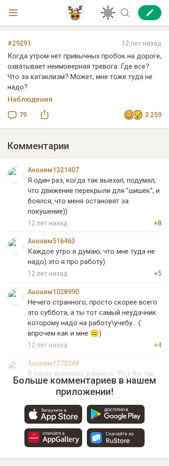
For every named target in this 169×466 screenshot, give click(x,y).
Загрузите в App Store (53, 414)
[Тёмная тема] (107, 12)
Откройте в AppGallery (53, 437)
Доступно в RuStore (116, 437)
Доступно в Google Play (116, 414)
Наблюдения (30, 99)
